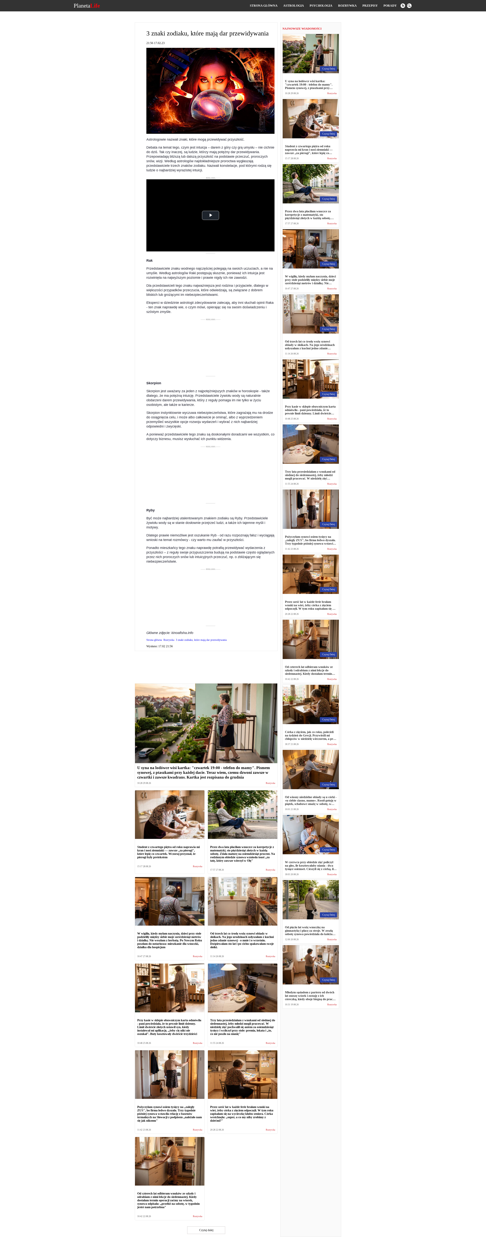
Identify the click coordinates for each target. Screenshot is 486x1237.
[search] (409, 5)
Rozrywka (347, 5)
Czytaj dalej (206, 1230)
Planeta (87, 6)
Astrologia (293, 5)
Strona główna (264, 5)
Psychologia (321, 5)
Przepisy (370, 5)
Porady (390, 5)
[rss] (403, 5)
